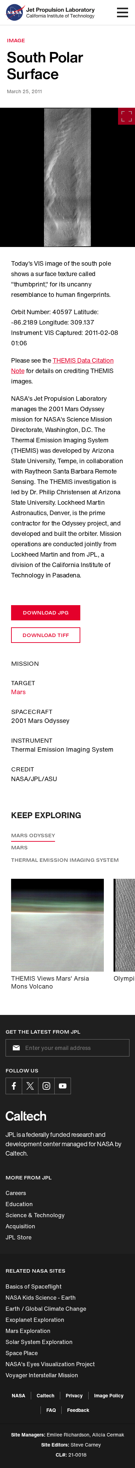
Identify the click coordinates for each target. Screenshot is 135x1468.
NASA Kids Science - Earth (41, 1297)
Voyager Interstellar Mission (42, 1375)
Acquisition (20, 1226)
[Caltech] (26, 1116)
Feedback (78, 1410)
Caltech (45, 1395)
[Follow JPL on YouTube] (62, 1086)
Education (19, 1204)
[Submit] (15, 1047)
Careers (16, 1193)
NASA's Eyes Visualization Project (50, 1364)
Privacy (74, 1395)
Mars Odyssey (33, 835)
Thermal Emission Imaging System (65, 860)
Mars (18, 691)
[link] (67, 177)
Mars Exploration (28, 1331)
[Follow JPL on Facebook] (14, 1086)
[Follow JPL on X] (30, 1086)
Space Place (22, 1353)
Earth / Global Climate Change (46, 1309)
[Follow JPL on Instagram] (46, 1086)
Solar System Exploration (39, 1342)
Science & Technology (35, 1215)
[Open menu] (122, 12)
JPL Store (19, 1237)
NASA (18, 1395)
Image (16, 40)
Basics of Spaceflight (34, 1286)
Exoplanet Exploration (35, 1320)
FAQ (51, 1410)
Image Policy (109, 1395)
